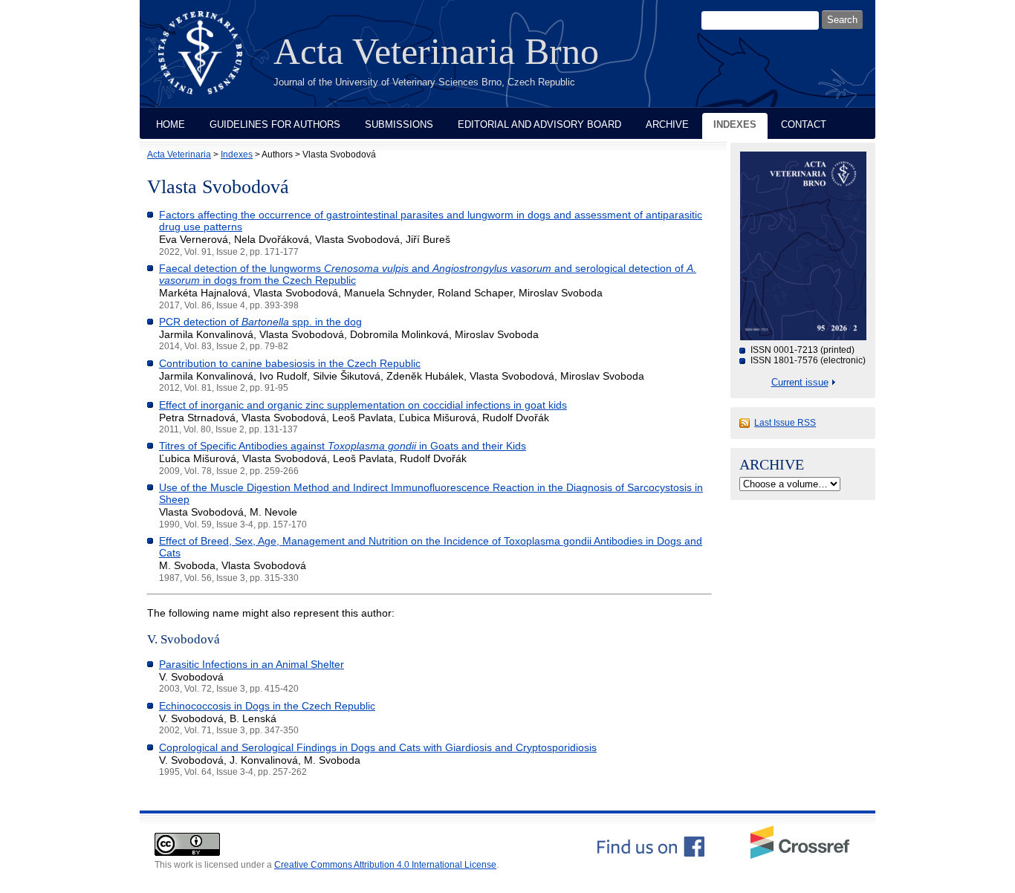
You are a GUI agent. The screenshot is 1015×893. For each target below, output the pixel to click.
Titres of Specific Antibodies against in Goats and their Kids (342, 446)
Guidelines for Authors (275, 124)
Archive (667, 124)
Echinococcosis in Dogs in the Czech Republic (267, 706)
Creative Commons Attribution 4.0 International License (385, 865)
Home (170, 124)
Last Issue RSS (785, 423)
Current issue (799, 382)
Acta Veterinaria (179, 154)
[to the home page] (211, 61)
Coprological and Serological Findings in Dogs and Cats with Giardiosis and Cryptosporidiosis (378, 747)
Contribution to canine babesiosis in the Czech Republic (290, 363)
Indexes (734, 124)
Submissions (399, 124)
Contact (803, 124)
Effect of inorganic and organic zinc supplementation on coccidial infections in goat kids (363, 405)
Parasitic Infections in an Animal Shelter (251, 664)
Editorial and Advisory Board (539, 124)
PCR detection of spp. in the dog (260, 322)
